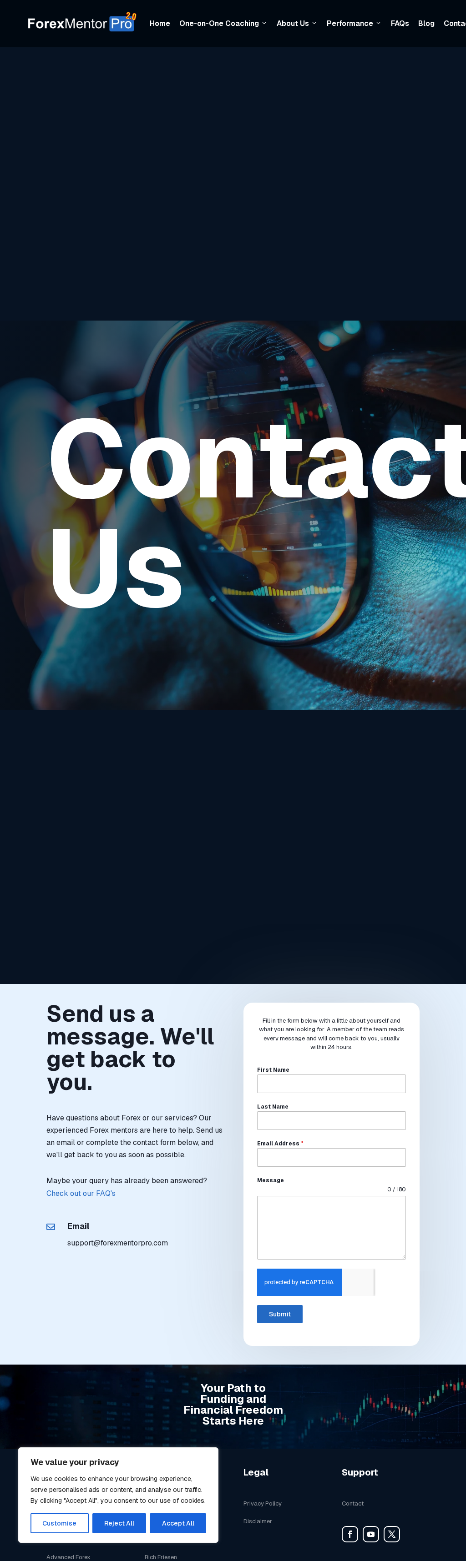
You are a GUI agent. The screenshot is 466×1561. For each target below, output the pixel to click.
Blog (426, 23)
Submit (280, 1314)
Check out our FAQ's (81, 1193)
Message (270, 1180)
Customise (59, 1523)
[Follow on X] (392, 1534)
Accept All (178, 1523)
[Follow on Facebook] (350, 1534)
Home (160, 23)
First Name (273, 1070)
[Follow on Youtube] (371, 1534)
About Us (293, 23)
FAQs (400, 23)
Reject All (119, 1523)
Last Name (273, 1106)
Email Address (280, 1143)
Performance (350, 23)
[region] (118, 1495)
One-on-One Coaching (219, 23)
